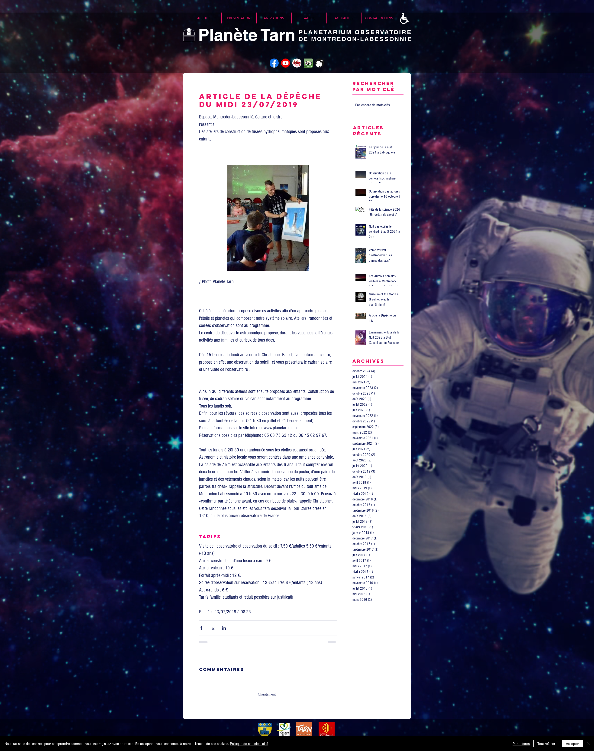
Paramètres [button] (521, 743)
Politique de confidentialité (249, 743)
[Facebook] (274, 63)
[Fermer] (588, 743)
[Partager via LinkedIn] (224, 628)
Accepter (572, 743)
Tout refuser (546, 743)
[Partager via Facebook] (201, 628)
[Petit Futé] (296, 63)
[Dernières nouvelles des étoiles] (319, 63)
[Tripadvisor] (308, 63)
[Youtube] (285, 63)
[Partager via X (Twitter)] (212, 628)
